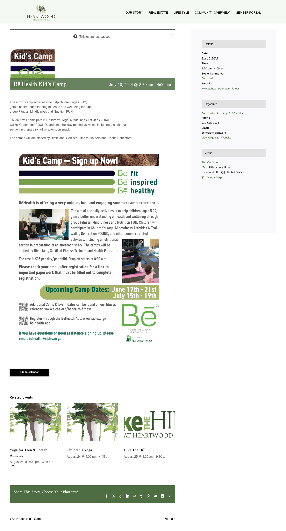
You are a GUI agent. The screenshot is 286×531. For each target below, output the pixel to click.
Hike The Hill (135, 450)
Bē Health (208, 78)
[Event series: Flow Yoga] (13, 466)
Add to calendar (29, 372)
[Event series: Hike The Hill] (127, 461)
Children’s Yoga (79, 450)
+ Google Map (213, 177)
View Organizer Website (216, 137)
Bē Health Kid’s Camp (27, 518)
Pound (168, 518)
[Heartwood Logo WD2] (40, 5)
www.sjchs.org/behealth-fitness (221, 88)
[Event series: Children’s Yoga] (70, 461)
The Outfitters (210, 162)
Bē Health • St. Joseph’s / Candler (222, 113)
